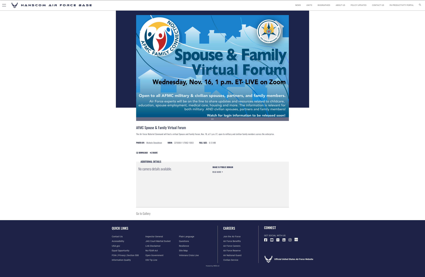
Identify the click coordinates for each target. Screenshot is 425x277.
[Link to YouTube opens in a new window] (271, 240)
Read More (217, 172)
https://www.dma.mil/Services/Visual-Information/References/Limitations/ (238, 186)
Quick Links (120, 228)
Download (143, 152)
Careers (229, 228)
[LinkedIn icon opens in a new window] (284, 240)
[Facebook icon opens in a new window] (265, 240)
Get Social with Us (275, 235)
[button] (3, 5)
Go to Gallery (143, 213)
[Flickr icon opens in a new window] (278, 240)
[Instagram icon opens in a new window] (290, 240)
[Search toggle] (419, 5)
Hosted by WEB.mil (212, 266)
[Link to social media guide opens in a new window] (296, 239)
